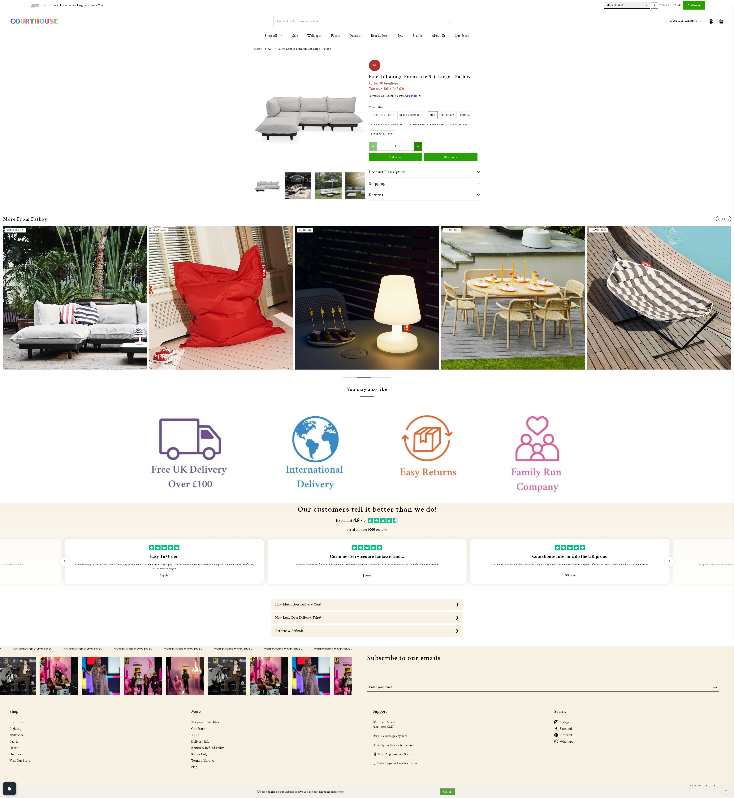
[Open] (9, 788)
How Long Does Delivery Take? (298, 617)
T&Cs (195, 735)
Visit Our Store (20, 760)
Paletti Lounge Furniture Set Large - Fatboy (72, 5)
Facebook (566, 728)
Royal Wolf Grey (382, 134)
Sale (295, 35)
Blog (194, 767)
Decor (14, 748)
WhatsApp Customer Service (395, 754)
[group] (75, 298)
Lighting (15, 728)
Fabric (335, 35)
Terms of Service (202, 760)
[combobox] (363, 21)
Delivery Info (200, 741)
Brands (418, 35)
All (269, 48)
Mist (433, 115)
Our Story (198, 728)
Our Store (462, 35)
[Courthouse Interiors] (34, 21)
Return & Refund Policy (207, 748)
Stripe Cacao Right (411, 115)
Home (258, 48)
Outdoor (355, 35)
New (400, 35)
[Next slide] (727, 219)
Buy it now (451, 157)
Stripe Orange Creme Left (387, 124)
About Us (439, 35)
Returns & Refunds (289, 630)
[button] (64, 561)
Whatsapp (566, 741)
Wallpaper (314, 35)
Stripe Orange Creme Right (427, 124)
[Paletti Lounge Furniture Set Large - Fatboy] (309, 115)
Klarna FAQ (199, 754)
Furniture (16, 722)
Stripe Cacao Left (382, 115)
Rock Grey (448, 115)
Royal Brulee (458, 124)
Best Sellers (379, 35)
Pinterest (566, 735)
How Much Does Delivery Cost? (298, 604)
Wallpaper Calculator (205, 722)
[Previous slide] (719, 219)
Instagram (566, 722)
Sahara (465, 115)
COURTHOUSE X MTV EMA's (69, 649)
